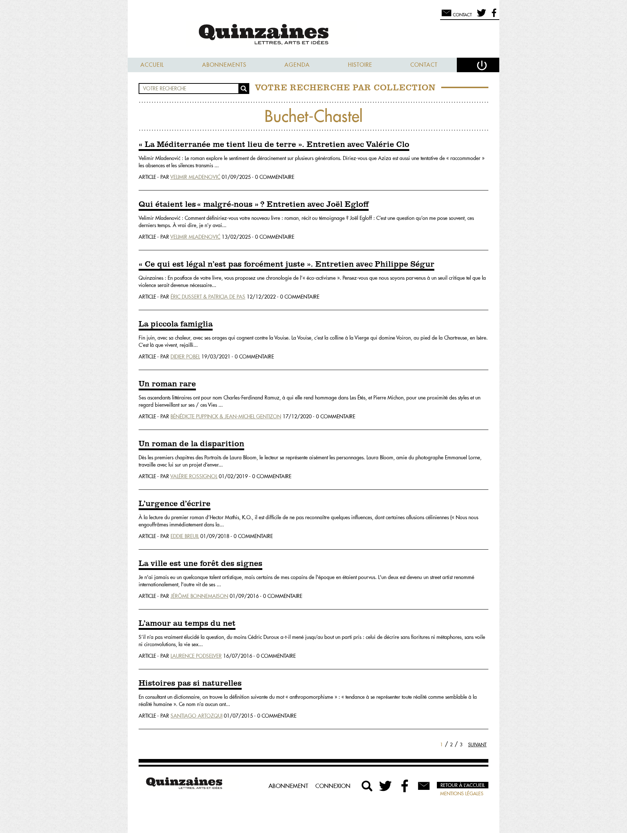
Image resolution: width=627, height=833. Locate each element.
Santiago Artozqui (196, 716)
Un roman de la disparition (191, 444)
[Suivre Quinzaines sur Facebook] (405, 785)
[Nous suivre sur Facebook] (493, 16)
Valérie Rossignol (193, 476)
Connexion (333, 785)
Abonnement (288, 785)
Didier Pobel (185, 356)
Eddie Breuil (185, 536)
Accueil (152, 64)
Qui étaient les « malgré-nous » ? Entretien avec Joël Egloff (254, 205)
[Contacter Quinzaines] (423, 785)
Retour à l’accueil (462, 785)
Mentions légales (461, 793)
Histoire (360, 64)
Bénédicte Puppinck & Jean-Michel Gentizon (226, 416)
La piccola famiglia (176, 324)
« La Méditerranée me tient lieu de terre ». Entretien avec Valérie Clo (274, 145)
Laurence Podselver (196, 656)
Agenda (297, 64)
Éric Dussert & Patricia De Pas (208, 297)
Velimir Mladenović (195, 177)
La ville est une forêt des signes (200, 564)
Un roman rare (167, 384)
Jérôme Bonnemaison (199, 596)
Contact (424, 64)
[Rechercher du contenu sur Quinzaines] (367, 785)
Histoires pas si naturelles (190, 684)
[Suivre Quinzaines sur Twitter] (386, 785)
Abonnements (224, 64)
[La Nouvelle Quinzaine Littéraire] (313, 35)
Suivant (477, 744)
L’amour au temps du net (187, 624)
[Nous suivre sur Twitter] (480, 16)
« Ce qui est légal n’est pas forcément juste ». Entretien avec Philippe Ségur (286, 264)
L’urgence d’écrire (174, 504)
